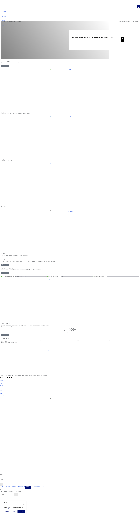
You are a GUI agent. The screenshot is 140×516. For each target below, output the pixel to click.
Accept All (21, 511)
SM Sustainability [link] (20, 486)
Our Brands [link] (4, 13)
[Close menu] (1, 484)
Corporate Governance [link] (6, 23)
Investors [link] (3, 20)
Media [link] (3, 25)
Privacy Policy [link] (7, 508)
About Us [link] (3, 8)
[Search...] (8, 494)
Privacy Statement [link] (3, 475)
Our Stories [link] (4, 11)
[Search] (16, 494)
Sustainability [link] (4, 16)
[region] (14, 507)
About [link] (2, 486)
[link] (138, 6)
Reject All (14, 511)
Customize (7, 511)
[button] (3, 486)
